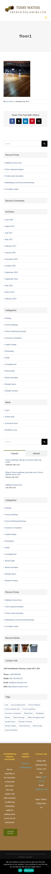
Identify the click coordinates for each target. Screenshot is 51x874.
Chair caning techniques (14, 168)
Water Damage (19, 716)
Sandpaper (40, 712)
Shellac (7, 716)
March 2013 (9, 291)
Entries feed (9, 416)
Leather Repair (10, 344)
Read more (29, 870)
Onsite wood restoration (14, 175)
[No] (48, 866)
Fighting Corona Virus (13, 162)
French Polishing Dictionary (15, 330)
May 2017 (9, 238)
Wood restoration (11, 377)
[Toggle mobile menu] (46, 16)
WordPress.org (11, 429)
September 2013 (11, 278)
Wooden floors (10, 383)
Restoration (9, 350)
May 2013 (9, 285)
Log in (7, 409)
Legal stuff (29, 856)
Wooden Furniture (25, 721)
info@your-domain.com (18, 682)
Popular (14, 452)
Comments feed (11, 422)
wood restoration (11, 729)
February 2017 (10, 245)
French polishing (11, 324)
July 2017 (8, 232)
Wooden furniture (11, 390)
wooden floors (10, 721)
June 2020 (9, 219)
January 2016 (10, 252)
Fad (6, 704)
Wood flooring (24, 725)
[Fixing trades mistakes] (16, 647)
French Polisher (34, 704)
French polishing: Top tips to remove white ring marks (23, 460)
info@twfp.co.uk (41, 788)
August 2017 (10, 225)
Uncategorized (10, 363)
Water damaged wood (36, 716)
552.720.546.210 (16, 677)
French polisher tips (12, 708)
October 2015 (10, 265)
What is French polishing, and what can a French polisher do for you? (24, 472)
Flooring (8, 317)
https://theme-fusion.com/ (18, 686)
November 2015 (11, 258)
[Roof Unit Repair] (34, 647)
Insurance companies (13, 337)
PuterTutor (22, 856)
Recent (36, 452)
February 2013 (10, 298)
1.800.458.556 (14, 673)
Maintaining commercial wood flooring (19, 182)
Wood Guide (10, 370)
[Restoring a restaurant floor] (8, 647)
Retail (7, 357)
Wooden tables (10, 725)
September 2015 (11, 271)
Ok (20, 870)
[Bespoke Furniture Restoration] (25, 647)
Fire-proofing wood (18, 704)
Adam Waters (9, 100)
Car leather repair (11, 188)
